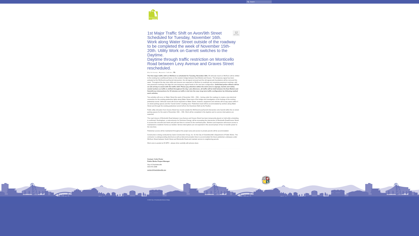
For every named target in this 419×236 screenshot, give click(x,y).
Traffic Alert (169, 72)
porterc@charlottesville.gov (156, 170)
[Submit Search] (248, 1)
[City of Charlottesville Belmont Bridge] (167, 14)
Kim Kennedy (153, 72)
